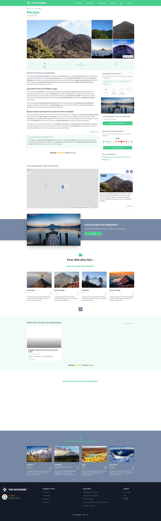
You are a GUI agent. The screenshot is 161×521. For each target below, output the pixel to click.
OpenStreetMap (82, 207)
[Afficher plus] (80, 309)
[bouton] (127, 171)
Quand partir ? (102, 3)
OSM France (95, 207)
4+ (128, 89)
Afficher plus (94, 132)
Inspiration (78, 3)
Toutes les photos (128, 56)
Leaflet (70, 207)
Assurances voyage (88, 499)
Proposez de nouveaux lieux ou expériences (95, 502)
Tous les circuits (129, 323)
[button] (62, 152)
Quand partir (46, 499)
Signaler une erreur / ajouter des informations (117, 157)
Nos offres (113, 3)
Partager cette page (89, 505)
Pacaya (39, 8)
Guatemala (33, 8)
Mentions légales (77, 514)
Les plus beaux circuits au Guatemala (116, 116)
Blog (121, 3)
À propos (129, 3)
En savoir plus (117, 148)
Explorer (93, 233)
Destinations (90, 3)
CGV (87, 514)
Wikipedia (106, 159)
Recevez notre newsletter (90, 495)
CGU (84, 514)
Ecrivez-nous (127, 492)
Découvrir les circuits (118, 123)
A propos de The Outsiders (90, 492)
